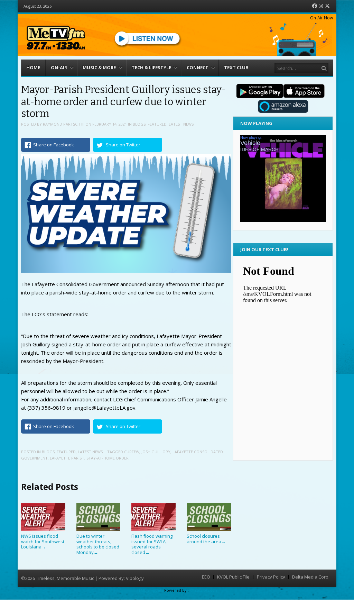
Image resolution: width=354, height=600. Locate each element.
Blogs (139, 124)
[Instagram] (321, 6)
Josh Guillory (155, 451)
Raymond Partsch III (63, 124)
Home (33, 67)
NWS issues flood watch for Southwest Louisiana (42, 541)
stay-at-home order (107, 458)
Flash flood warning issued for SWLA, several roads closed (152, 544)
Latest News (181, 124)
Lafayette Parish (67, 458)
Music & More (99, 67)
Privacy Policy (271, 577)
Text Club (236, 67)
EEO (206, 577)
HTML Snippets (149, 590)
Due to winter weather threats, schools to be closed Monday (97, 544)
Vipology (135, 578)
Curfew (131, 451)
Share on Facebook (53, 145)
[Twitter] (327, 6)
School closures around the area (206, 539)
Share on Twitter (123, 145)
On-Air (59, 67)
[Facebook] (314, 6)
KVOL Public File (233, 577)
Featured (157, 124)
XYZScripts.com (204, 590)
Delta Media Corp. (310, 577)
